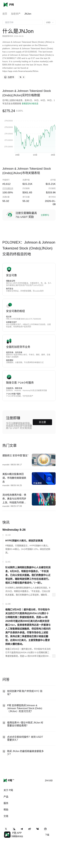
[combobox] (22, 22)
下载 (47, 835)
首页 (4, 14)
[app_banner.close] (54, 831)
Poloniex (13, 5)
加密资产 (16, 14)
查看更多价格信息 (30, 103)
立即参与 (45, 215)
